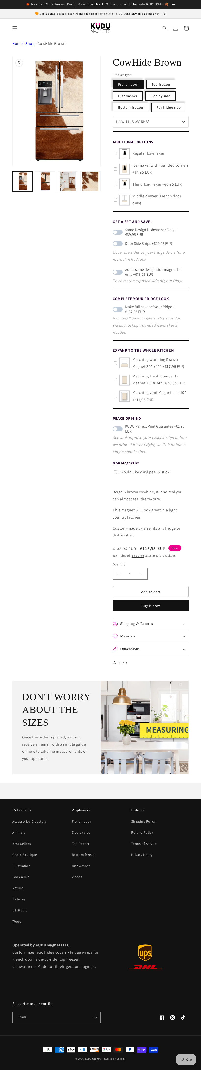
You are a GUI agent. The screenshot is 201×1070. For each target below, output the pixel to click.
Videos (77, 877)
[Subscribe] (94, 1017)
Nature (17, 888)
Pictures (18, 899)
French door (128, 84)
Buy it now (150, 605)
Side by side (160, 96)
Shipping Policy (143, 821)
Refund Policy (142, 832)
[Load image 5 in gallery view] (45, 181)
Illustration (21, 866)
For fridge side (169, 107)
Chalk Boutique (24, 855)
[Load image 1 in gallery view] (22, 181)
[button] (14, 28)
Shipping (138, 555)
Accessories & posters (29, 821)
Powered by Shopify (114, 1058)
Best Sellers (21, 843)
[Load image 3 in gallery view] (90, 181)
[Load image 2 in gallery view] (68, 181)
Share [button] (122, 662)
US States (19, 910)
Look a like (21, 877)
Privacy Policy (141, 855)
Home (17, 43)
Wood (16, 921)
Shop (30, 43)
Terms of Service (144, 843)
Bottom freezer (131, 107)
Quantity (119, 564)
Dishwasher (128, 96)
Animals (18, 832)
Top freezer (161, 84)
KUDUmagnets (93, 1058)
